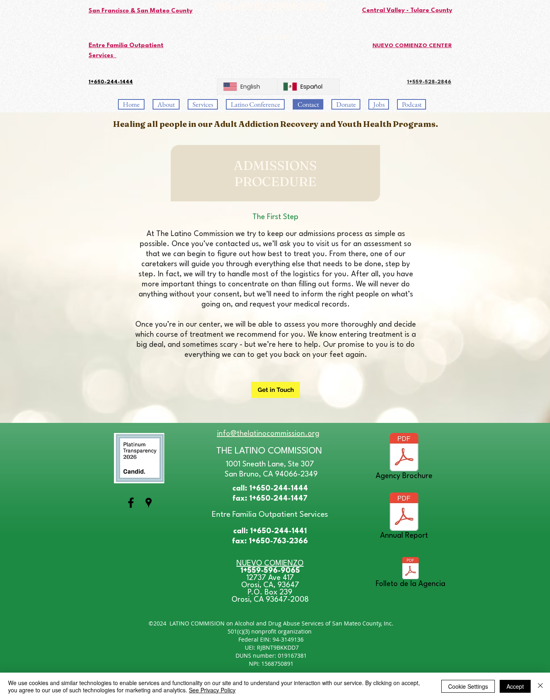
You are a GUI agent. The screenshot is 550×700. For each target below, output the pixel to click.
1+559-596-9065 (270, 570)
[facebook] (131, 502)
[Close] (540, 686)
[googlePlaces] (148, 502)
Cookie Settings (468, 686)
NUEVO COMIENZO (270, 563)
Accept (515, 686)
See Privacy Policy (212, 690)
